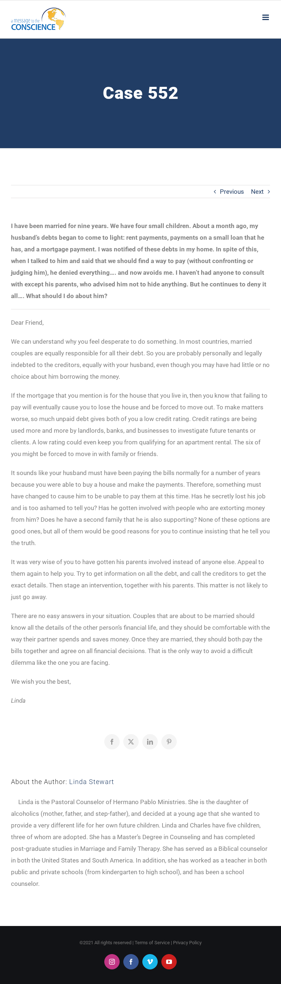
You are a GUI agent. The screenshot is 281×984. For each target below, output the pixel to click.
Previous (232, 191)
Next (257, 191)
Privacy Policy (187, 942)
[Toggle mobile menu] (266, 17)
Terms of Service (152, 942)
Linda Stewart (91, 782)
